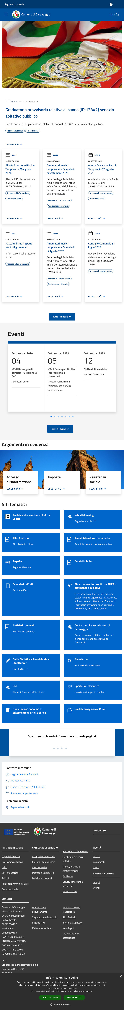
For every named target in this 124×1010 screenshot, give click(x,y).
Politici (5, 878)
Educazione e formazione (75, 851)
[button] (61, 1004)
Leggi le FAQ (38, 922)
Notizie (96, 856)
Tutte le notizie (60, 316)
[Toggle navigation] (6, 14)
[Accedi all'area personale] (111, 4)
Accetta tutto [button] (50, 997)
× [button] (120, 976)
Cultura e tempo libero (43, 862)
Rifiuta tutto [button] (74, 997)
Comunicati (99, 862)
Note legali (68, 928)
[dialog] (62, 991)
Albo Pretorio (69, 917)
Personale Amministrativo (15, 883)
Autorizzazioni (70, 891)
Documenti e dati (10, 889)
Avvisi (14, 101)
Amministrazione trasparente (71, 910)
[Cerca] (117, 14)
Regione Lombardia (14, 4)
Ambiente (68, 876)
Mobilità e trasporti (42, 878)
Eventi (96, 888)
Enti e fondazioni (10, 873)
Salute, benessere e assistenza (73, 884)
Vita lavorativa (39, 867)
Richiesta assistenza (42, 928)
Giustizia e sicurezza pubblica (73, 859)
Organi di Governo (11, 856)
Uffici (4, 867)
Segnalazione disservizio (44, 917)
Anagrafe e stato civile (43, 856)
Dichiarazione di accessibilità (71, 936)
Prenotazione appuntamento (39, 910)
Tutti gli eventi (58, 429)
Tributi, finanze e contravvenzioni (71, 869)
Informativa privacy (73, 922)
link (91, 991)
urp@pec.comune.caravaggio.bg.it (20, 965)
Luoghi (96, 882)
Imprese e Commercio (43, 873)
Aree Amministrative (12, 862)
